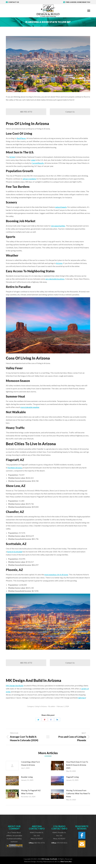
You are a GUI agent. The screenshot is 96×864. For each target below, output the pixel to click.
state (33, 160)
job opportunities (58, 226)
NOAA (12, 157)
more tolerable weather (29, 407)
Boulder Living (27, 777)
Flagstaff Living (72, 777)
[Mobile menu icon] (88, 10)
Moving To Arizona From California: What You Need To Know (78, 793)
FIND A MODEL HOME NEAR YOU (78, 2)
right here (82, 698)
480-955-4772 (26, 112)
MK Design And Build (14, 685)
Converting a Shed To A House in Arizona (30, 763)
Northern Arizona (15, 467)
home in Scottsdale (14, 551)
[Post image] (12, 765)
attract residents (29, 179)
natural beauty (61, 207)
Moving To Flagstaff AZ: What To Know (31, 792)
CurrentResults (38, 163)
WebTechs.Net (66, 861)
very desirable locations (54, 279)
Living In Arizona (41, 706)
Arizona (59, 263)
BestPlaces (21, 138)
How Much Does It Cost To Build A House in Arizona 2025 (77, 765)
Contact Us (70, 112)
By (51, 706)
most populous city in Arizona (56, 574)
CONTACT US (13, 2)
